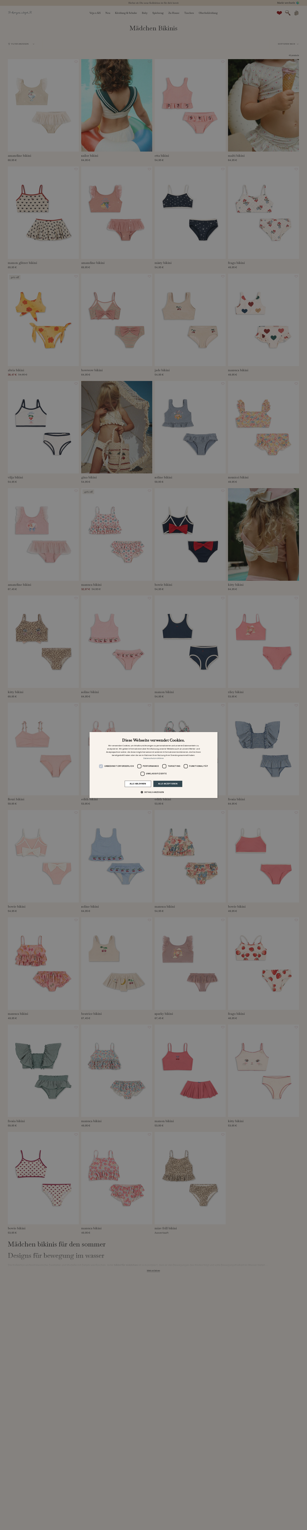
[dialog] (153, 765)
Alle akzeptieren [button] (167, 783)
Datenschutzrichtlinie (153, 758)
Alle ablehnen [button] (138, 783)
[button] (153, 792)
